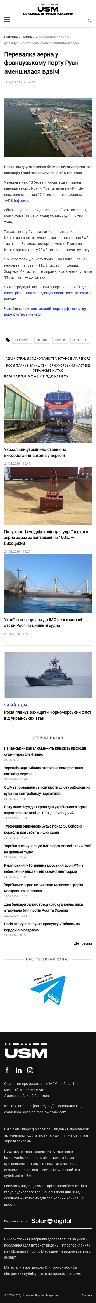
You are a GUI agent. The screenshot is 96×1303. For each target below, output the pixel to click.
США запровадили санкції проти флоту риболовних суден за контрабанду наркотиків (47, 790)
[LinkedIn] (19, 1070)
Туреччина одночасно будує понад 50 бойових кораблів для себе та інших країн (43, 829)
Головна (11, 37)
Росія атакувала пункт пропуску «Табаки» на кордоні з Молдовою (42, 927)
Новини (28, 37)
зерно (42, 340)
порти (60, 340)
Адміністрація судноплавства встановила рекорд (48, 358)
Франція (80, 340)
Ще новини (82, 943)
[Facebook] (7, 1070)
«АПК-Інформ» (16, 201)
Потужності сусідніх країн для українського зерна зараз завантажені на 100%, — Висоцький (46, 537)
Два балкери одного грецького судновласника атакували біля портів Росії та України (43, 907)
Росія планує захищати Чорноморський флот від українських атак (48, 368)
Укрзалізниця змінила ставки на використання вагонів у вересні (35, 452)
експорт (22, 340)
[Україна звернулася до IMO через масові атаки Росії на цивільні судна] (48, 583)
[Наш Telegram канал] (48, 989)
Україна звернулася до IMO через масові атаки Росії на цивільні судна (43, 622)
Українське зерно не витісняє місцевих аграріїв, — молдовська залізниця (45, 888)
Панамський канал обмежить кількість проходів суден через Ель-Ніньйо (45, 751)
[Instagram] (30, 1070)
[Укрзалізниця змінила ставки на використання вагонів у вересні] (48, 413)
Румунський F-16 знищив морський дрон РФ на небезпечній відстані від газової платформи (43, 868)
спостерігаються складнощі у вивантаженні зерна (46, 293)
